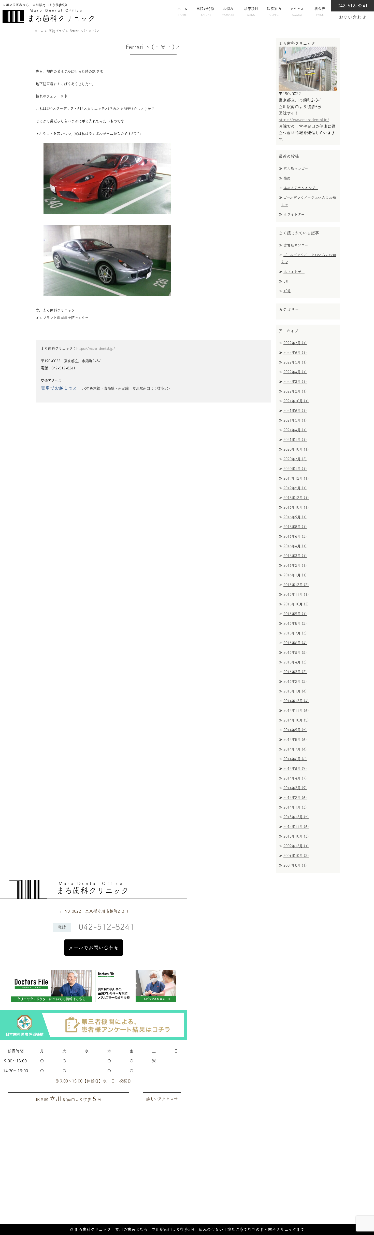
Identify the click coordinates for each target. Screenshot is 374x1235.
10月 (287, 291)
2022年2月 (295, 391)
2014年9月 (295, 730)
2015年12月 (296, 585)
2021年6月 (295, 410)
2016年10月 (296, 507)
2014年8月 (295, 739)
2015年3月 (295, 672)
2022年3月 (295, 381)
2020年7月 (295, 459)
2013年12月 (296, 817)
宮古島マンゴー (295, 168)
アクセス (297, 11)
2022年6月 (295, 352)
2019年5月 (295, 488)
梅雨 (287, 178)
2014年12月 (296, 701)
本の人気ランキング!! (300, 188)
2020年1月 (295, 468)
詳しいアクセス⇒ (162, 1099)
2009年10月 (296, 855)
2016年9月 (295, 517)
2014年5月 (295, 768)
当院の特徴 (205, 11)
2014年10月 (296, 720)
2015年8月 (295, 623)
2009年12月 (296, 846)
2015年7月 (295, 633)
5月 (286, 281)
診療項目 (251, 11)
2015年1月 (295, 691)
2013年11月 (296, 826)
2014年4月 (295, 778)
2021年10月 (296, 401)
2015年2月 (295, 681)
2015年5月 (295, 652)
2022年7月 (295, 343)
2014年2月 (295, 797)
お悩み (228, 11)
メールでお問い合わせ (93, 947)
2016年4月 (295, 546)
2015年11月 (296, 594)
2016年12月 (296, 497)
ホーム (182, 11)
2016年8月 (295, 527)
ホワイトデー (294, 214)
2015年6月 (295, 643)
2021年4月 (295, 430)
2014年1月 (295, 807)
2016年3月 (295, 556)
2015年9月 (295, 614)
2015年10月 (296, 604)
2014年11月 (296, 710)
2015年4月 (295, 662)
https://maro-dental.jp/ (95, 348)
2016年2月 (295, 565)
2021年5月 (295, 420)
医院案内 (274, 11)
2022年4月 (295, 372)
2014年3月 (295, 788)
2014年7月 (295, 749)
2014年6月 (295, 759)
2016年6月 (295, 536)
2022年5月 (295, 362)
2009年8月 (295, 865)
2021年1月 (295, 439)
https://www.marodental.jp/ (304, 120)
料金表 (319, 11)
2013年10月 (296, 836)
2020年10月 (296, 449)
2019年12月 (296, 478)
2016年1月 (295, 575)
